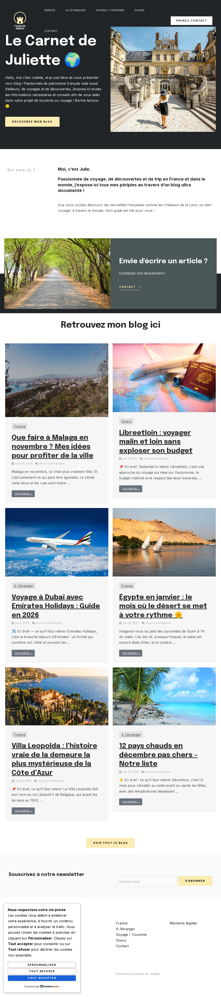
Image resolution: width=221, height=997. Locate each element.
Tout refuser (42, 971)
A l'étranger (23, 586)
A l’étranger (75, 10)
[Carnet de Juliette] (20, 20)
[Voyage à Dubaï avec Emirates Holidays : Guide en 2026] (56, 542)
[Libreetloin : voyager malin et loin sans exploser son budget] (164, 377)
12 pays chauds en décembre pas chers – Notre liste (158, 755)
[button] (191, 20)
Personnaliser (42, 964)
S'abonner (195, 880)
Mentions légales (183, 923)
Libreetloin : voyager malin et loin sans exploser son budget (156, 442)
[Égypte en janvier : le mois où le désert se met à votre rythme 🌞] (164, 542)
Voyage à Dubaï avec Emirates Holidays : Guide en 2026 (56, 606)
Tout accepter (42, 978)
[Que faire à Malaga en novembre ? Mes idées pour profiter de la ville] (56, 380)
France (49, 10)
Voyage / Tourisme (110, 10)
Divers (139, 10)
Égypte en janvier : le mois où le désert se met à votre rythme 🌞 (163, 606)
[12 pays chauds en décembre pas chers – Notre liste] (164, 696)
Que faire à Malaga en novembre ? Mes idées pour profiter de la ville (52, 446)
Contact (51, 31)
